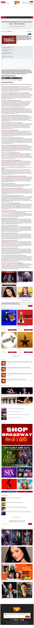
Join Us (14, 621)
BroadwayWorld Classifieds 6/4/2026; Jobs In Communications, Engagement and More (19, 361)
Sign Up (27, 616)
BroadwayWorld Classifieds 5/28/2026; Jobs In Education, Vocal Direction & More (18, 367)
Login (29, 17)
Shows (9, 17)
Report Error (27, 621)
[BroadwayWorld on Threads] (21, 620)
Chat (13, 17)
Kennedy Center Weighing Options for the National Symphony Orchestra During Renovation (7, 53)
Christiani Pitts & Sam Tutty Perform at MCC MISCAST (14, 417)
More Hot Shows (9, 491)
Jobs (15, 17)
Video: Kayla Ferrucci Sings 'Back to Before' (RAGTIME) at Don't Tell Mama (8, 47)
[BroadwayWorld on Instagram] (16, 620)
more (17, 91)
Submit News (17, 621)
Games (23, 17)
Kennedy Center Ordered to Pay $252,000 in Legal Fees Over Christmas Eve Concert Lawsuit (8, 57)
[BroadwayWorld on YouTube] (23, 620)
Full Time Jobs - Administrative (5, 79)
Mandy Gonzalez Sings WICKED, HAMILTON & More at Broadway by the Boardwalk (18, 414)
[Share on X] (30, 34)
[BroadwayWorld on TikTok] (19, 620)
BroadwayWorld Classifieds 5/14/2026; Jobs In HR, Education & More (16, 379)
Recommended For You (4, 495)
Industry (11, 17)
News (6, 17)
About (9, 621)
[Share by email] (32, 34)
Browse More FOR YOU (26, 300)
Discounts (25, 491)
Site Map (24, 621)
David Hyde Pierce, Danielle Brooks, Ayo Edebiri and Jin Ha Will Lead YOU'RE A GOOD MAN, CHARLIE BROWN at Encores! (16, 581)
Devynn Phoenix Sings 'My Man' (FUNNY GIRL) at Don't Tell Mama (15, 408)
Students (18, 17)
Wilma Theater (5, 263)
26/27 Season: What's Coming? (5, 3)
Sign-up (28, 1)
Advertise (6, 621)
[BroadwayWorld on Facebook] (14, 620)
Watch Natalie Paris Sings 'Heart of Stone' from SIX (14, 411)
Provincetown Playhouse (26, 171)
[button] (32, 17)
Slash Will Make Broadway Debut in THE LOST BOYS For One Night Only (8, 50)
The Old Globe (3, 153)
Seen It (4, 352)
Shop (20, 17)
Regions (21, 621)
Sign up (30, 523)
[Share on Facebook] (28, 34)
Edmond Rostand (12, 211)
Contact (11, 621)
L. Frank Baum (22, 87)
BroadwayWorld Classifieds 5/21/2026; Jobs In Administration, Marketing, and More (18, 373)
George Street (22, 92)
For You (5, 270)
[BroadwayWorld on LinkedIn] (17, 620)
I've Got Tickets (12, 352)
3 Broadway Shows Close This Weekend (7, 545)
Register (26, 17)
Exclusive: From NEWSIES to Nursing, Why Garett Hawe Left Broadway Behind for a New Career (15, 598)
